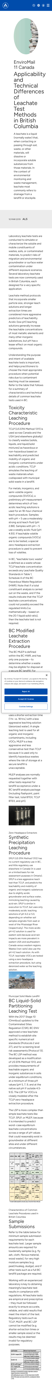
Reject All (26, 691)
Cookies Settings (26, 707)
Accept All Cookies (26, 699)
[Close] (46, 675)
